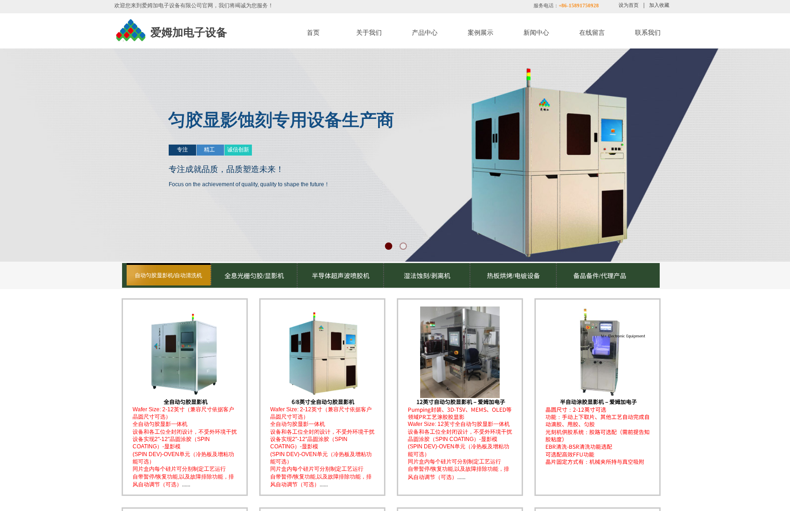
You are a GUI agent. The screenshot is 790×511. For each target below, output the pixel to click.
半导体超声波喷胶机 (340, 275)
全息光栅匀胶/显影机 (254, 275)
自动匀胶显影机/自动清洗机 (168, 275)
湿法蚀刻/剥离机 (427, 275)
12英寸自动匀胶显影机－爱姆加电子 (460, 401)
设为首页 (629, 5)
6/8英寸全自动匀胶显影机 (323, 401)
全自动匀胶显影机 (186, 401)
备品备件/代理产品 (599, 275)
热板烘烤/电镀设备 (513, 275)
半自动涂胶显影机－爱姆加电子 (598, 401)
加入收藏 (659, 5)
